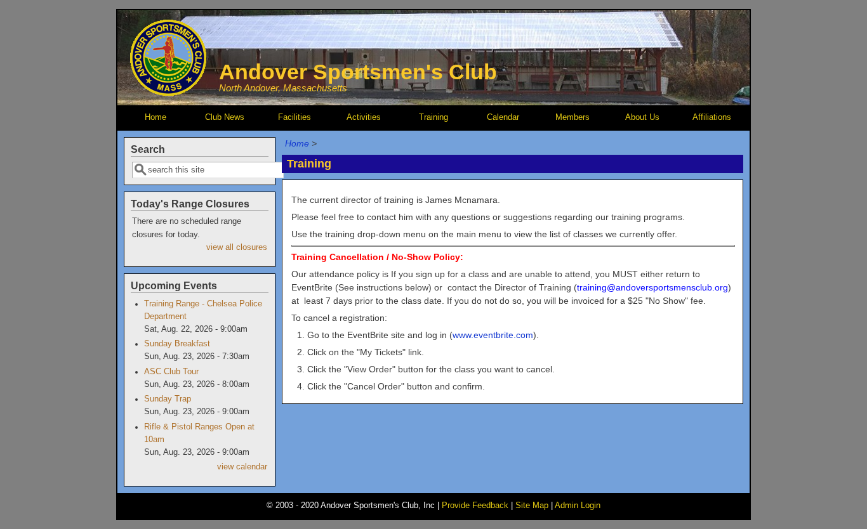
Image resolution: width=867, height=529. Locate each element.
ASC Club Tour (171, 371)
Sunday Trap (167, 399)
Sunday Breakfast (177, 343)
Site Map (531, 505)
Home (155, 117)
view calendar (242, 466)
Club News (224, 117)
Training (433, 117)
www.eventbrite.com (493, 335)
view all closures (236, 247)
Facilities (294, 117)
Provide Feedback (475, 505)
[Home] (168, 93)
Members (572, 117)
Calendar (503, 117)
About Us (642, 117)
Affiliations (711, 117)
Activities (364, 117)
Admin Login (577, 505)
